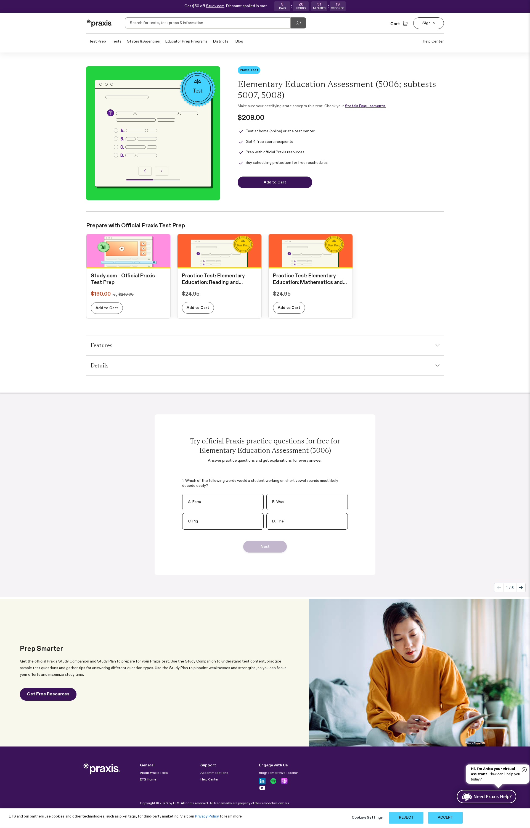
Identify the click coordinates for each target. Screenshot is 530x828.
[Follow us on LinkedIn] (262, 781)
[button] (399, 24)
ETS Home (148, 779)
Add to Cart (107, 308)
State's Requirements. (365, 106)
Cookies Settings (367, 817)
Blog (239, 41)
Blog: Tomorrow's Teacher (278, 773)
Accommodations (214, 773)
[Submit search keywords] (298, 22)
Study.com (215, 6)
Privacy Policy (207, 816)
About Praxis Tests (154, 773)
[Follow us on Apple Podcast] (284, 781)
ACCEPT (446, 817)
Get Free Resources (48, 694)
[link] (128, 262)
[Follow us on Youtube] (262, 788)
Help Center (433, 41)
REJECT (406, 817)
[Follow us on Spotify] (273, 781)
